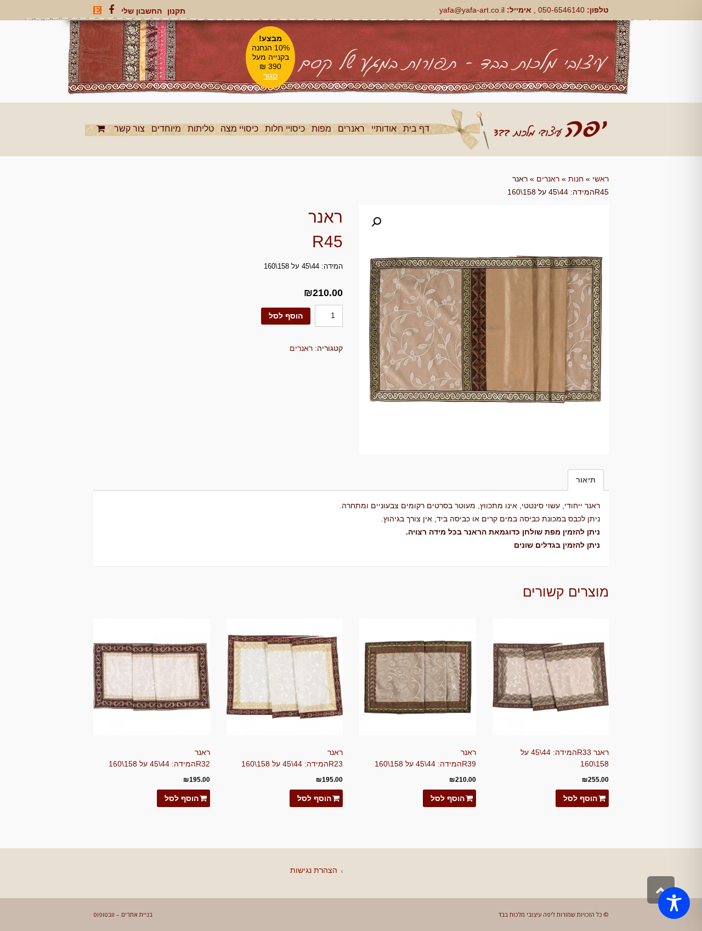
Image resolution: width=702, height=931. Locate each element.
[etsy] (97, 10)
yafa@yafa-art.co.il (472, 9)
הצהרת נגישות (313, 870)
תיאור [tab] (586, 479)
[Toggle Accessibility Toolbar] (674, 903)
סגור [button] (270, 75)
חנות (576, 178)
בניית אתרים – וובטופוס (122, 914)
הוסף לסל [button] (580, 798)
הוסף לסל (286, 315)
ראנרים (547, 178)
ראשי (600, 178)
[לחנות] (102, 128)
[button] (376, 222)
